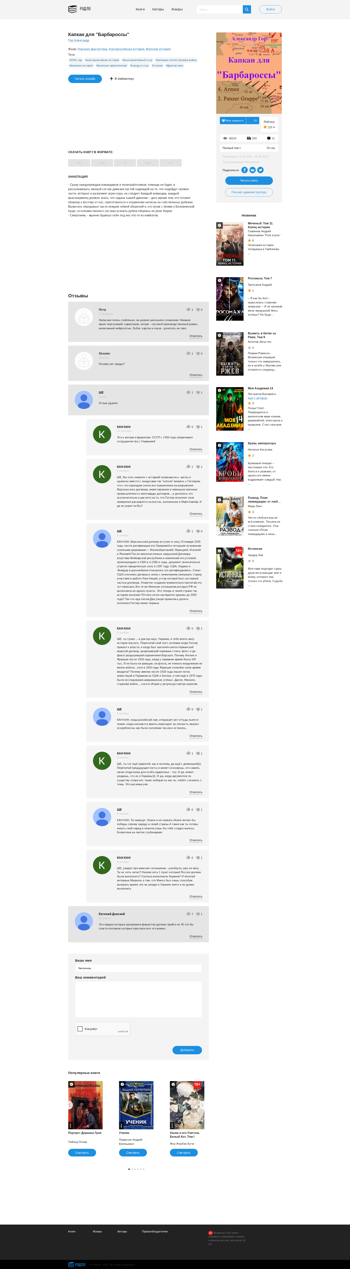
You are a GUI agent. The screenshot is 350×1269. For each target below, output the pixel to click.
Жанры (177, 9)
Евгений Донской (112, 914)
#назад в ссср (139, 65)
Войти (270, 9)
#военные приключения (111, 65)
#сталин (157, 65)
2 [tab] (132, 1169)
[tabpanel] (85, 1118)
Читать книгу (249, 180)
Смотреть (82, 1152)
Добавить (187, 1050)
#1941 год (75, 60)
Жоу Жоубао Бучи (182, 1143)
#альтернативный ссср (137, 60)
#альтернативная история (102, 60)
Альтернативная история (126, 49)
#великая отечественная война (176, 60)
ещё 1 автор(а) (257, 398)
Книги (140, 9)
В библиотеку (124, 78)
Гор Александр (78, 40)
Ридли (85, 8)
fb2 (79, 162)
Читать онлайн (85, 78)
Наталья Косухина (260, 449)
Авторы (158, 9)
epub (102, 162)
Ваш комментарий (90, 977)
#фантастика (174, 65)
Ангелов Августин (259, 341)
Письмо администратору (249, 192)
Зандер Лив (255, 555)
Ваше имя (83, 960)
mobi (148, 162)
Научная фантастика (92, 49)
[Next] (203, 1105)
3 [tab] (135, 1169)
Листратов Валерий (261, 394)
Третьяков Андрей (260, 284)
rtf (125, 162)
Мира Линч (255, 506)
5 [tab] (140, 1169)
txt (170, 162)
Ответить (196, 336)
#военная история (81, 65)
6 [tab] (143, 1169)
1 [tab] (129, 1169)
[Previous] (68, 1105)
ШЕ (101, 392)
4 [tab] (138, 1169)
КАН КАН (124, 426)
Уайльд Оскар (77, 1141)
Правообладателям (155, 1231)
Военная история (158, 49)
